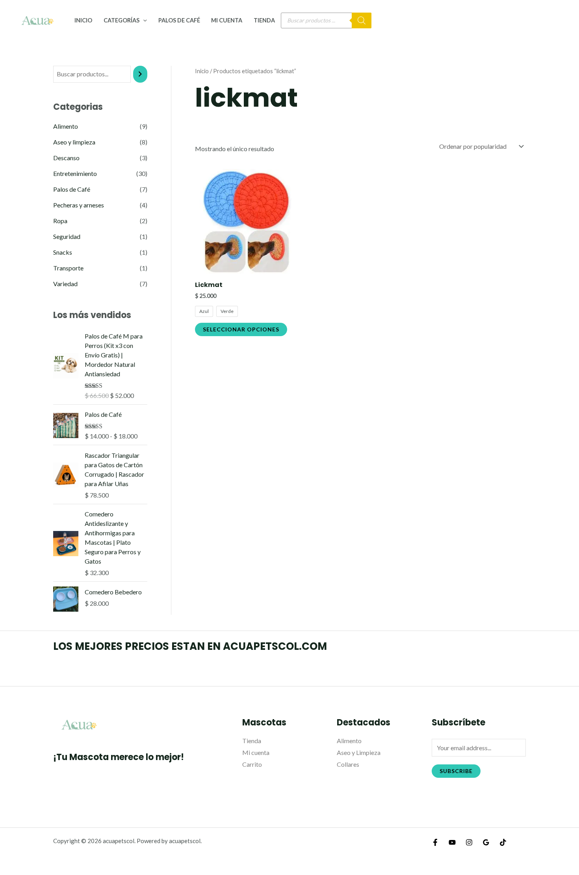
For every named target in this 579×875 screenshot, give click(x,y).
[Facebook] (435, 842)
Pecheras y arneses (78, 205)
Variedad (65, 283)
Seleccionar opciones (241, 329)
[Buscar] (361, 20)
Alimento (65, 126)
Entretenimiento (75, 173)
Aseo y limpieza (74, 142)
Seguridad (66, 236)
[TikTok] (503, 842)
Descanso (66, 157)
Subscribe (456, 771)
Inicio (83, 20)
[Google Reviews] (486, 842)
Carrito (252, 764)
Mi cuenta (226, 20)
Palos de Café (179, 20)
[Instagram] (469, 842)
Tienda (264, 20)
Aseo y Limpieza (358, 752)
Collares (348, 764)
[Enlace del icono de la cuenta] (561, 20)
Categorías (121, 20)
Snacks (62, 252)
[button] (143, 20)
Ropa (60, 220)
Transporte (68, 268)
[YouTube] (452, 842)
